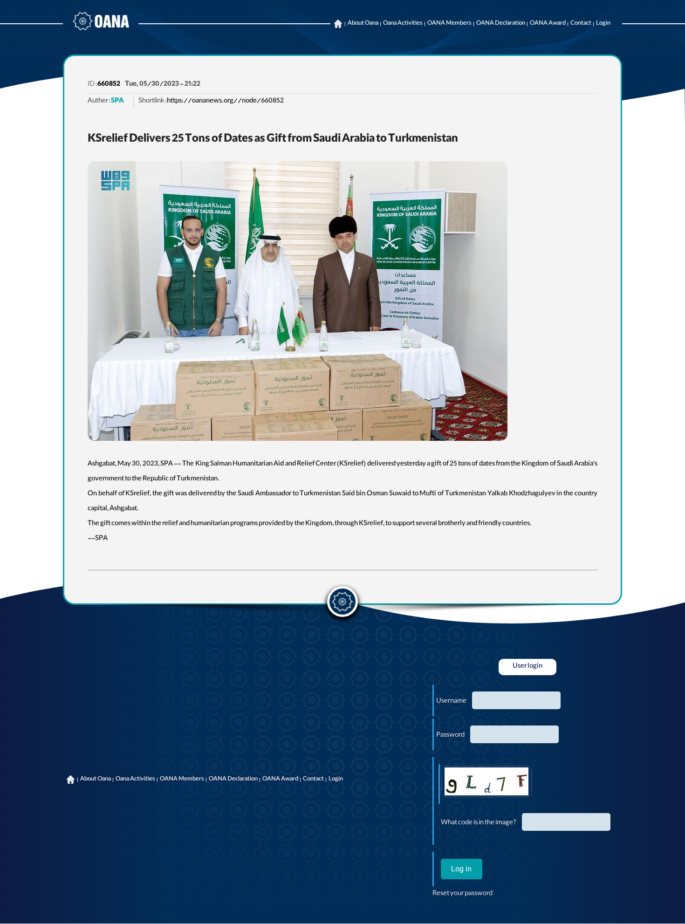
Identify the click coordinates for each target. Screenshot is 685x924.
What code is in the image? (478, 823)
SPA (117, 101)
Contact (580, 24)
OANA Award (548, 24)
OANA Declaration (500, 24)
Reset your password (462, 894)
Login (603, 24)
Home (338, 24)
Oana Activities (403, 24)
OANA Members (449, 24)
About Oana (363, 24)
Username (451, 701)
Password (450, 735)
